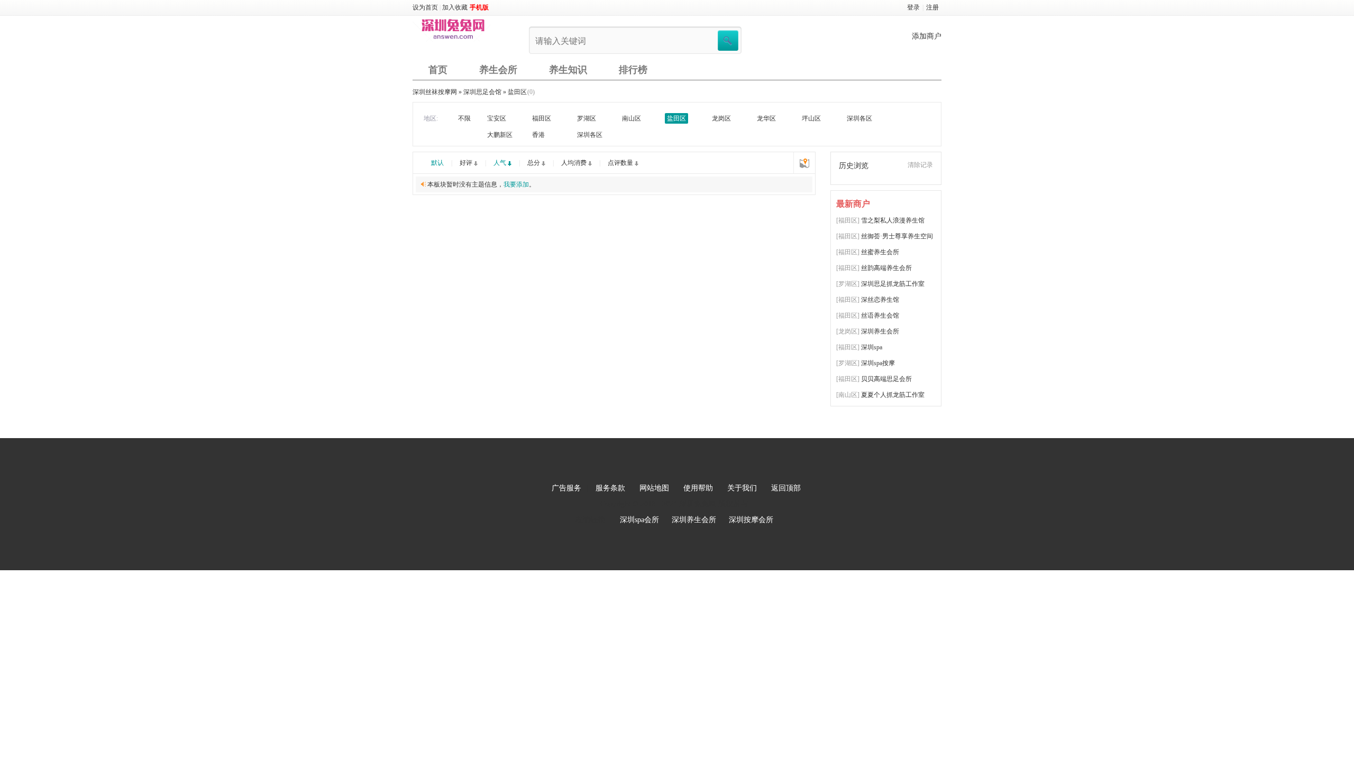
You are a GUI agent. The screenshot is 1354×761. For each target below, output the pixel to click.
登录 (913, 7)
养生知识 (568, 69)
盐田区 (517, 92)
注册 (932, 7)
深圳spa (871, 347)
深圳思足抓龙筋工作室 (893, 283)
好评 (466, 162)
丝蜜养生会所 (880, 252)
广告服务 (566, 488)
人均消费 (574, 162)
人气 (499, 162)
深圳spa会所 (639, 520)
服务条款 (610, 488)
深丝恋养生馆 (880, 299)
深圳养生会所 (880, 331)
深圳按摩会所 (751, 520)
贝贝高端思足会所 (886, 379)
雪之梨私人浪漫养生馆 (893, 220)
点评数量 (620, 162)
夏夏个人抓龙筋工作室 (893, 394)
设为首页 (425, 7)
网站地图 (654, 488)
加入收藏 (455, 7)
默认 (437, 162)
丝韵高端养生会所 (886, 268)
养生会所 (498, 69)
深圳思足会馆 (482, 92)
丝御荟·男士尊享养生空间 (897, 236)
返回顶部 (786, 488)
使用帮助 (698, 488)
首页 (437, 69)
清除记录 (920, 165)
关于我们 (742, 488)
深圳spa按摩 (878, 363)
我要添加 (516, 184)
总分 (533, 162)
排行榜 (633, 69)
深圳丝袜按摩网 (435, 92)
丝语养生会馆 (880, 315)
